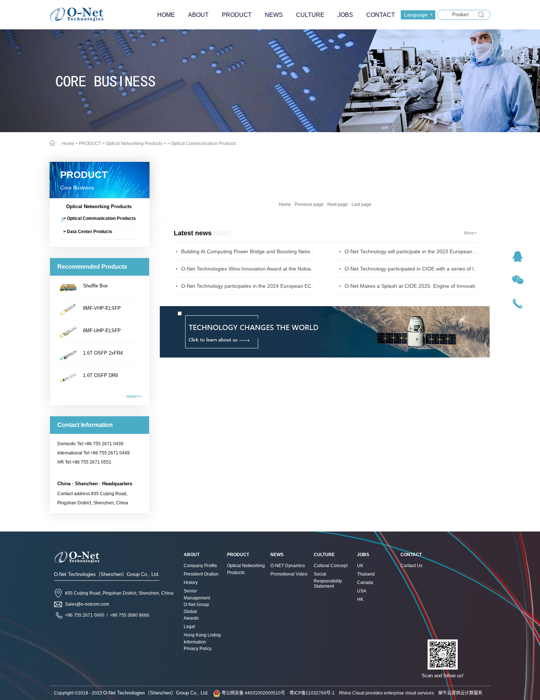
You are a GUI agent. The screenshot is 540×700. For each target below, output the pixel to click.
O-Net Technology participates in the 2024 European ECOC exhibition (249, 286)
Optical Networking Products (134, 143)
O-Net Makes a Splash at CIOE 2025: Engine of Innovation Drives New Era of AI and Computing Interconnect (412, 286)
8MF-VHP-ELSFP (102, 308)
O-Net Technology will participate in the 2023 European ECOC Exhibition (412, 251)
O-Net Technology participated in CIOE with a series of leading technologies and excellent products (412, 269)
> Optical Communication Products (201, 143)
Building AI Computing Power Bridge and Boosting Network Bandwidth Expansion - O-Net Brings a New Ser (249, 251)
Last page (361, 204)
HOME (166, 15)
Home (285, 204)
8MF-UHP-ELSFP (102, 330)
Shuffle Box (95, 286)
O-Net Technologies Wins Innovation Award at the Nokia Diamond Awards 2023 (249, 269)
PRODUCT (90, 143)
